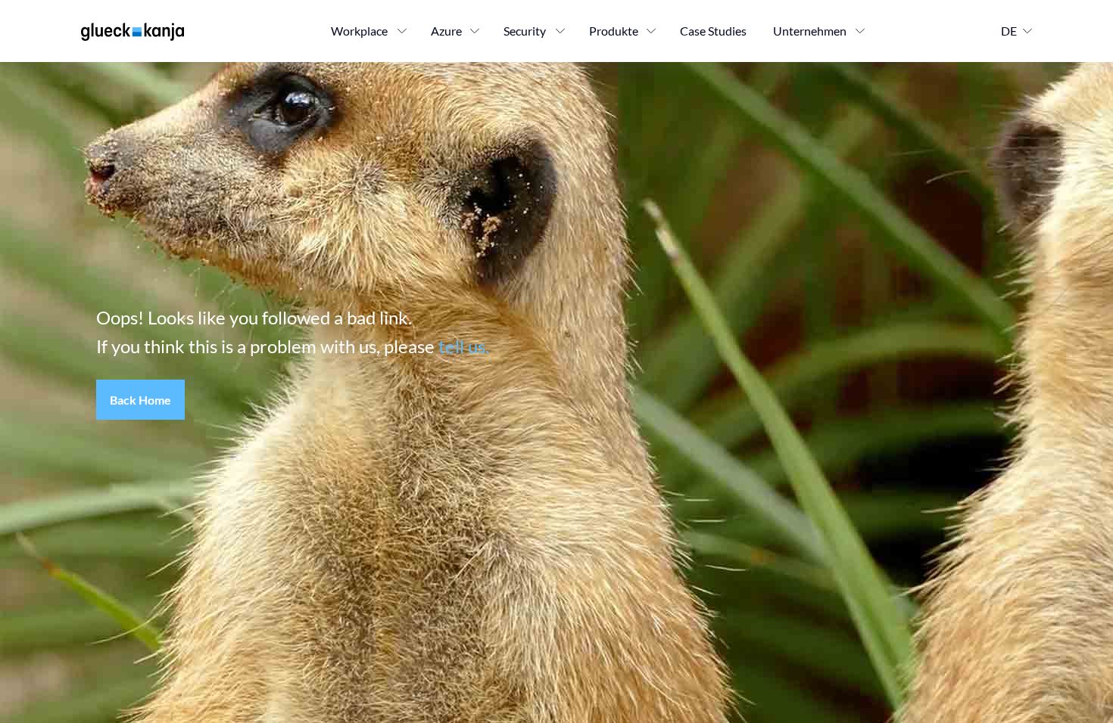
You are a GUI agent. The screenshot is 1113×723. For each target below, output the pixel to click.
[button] (140, 400)
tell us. (463, 346)
